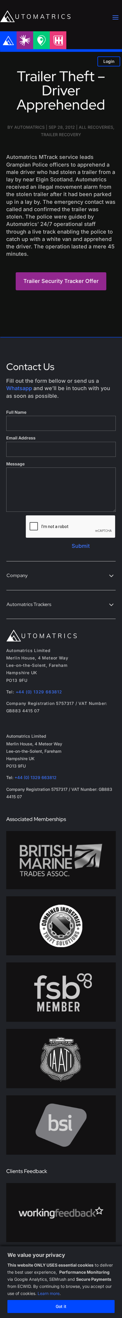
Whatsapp (19, 388)
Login (108, 61)
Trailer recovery (61, 134)
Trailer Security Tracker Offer (61, 281)
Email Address (21, 437)
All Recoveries (96, 127)
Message (15, 463)
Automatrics (29, 127)
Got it (61, 1306)
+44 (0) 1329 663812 (39, 691)
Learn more (49, 1293)
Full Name (16, 412)
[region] (61, 1282)
